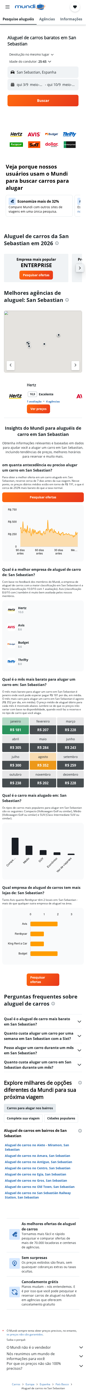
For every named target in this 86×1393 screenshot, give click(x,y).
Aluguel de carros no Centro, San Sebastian (37, 1168)
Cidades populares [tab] (61, 1118)
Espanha (45, 1384)
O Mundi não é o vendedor (29, 1347)
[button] (7, 7)
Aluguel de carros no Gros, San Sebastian (36, 1180)
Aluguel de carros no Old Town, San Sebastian (40, 1187)
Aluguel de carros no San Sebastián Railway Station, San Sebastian (38, 1195)
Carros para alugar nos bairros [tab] (30, 1108)
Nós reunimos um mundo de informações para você (31, 1356)
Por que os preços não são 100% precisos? (34, 1366)
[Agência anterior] (11, 365)
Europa (30, 1384)
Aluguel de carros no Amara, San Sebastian (37, 1156)
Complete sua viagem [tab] (23, 1118)
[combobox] (31, 54)
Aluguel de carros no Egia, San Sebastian (35, 1174)
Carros (16, 1384)
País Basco (62, 1384)
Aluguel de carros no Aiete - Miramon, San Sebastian (37, 1147)
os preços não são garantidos (25, 1334)
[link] (36, 275)
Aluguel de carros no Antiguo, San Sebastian (38, 1162)
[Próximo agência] (75, 365)
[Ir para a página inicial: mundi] (30, 7)
